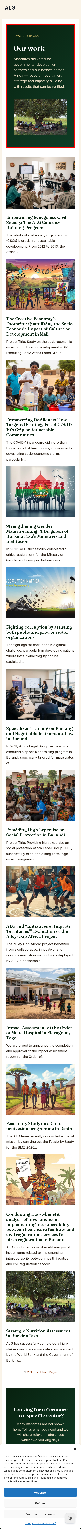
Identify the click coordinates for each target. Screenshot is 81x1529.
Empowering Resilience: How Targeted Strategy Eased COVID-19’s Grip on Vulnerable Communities (40, 427)
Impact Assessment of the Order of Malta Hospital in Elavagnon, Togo (39, 1033)
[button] (75, 1449)
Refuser (40, 1503)
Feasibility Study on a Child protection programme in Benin (39, 1126)
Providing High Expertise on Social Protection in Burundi (35, 832)
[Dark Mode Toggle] (70, 1518)
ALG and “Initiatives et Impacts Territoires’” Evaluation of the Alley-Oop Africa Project (38, 931)
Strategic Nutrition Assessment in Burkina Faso (38, 1334)
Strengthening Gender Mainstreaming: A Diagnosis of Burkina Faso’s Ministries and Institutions (37, 534)
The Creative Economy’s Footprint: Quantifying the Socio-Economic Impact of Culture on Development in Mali (40, 326)
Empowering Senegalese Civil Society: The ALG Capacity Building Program (36, 222)
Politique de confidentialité (40, 1523)
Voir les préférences (40, 1514)
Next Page (48, 1372)
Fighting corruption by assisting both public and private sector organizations (39, 632)
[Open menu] (72, 8)
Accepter (40, 1492)
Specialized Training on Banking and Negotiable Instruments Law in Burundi (40, 733)
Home (17, 36)
